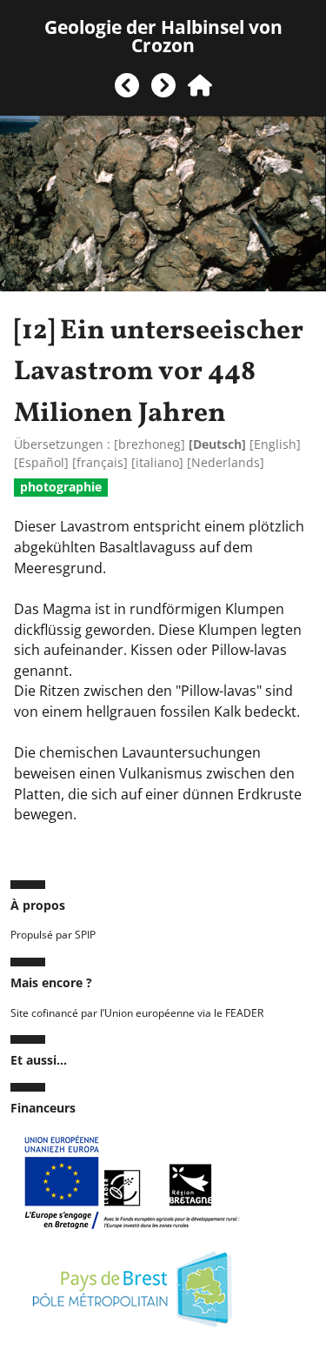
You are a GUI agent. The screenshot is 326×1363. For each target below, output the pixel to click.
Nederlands (225, 462)
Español (41, 462)
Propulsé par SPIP (53, 934)
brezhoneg (149, 444)
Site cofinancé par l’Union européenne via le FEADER (136, 1012)
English (275, 444)
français (100, 462)
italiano (157, 462)
